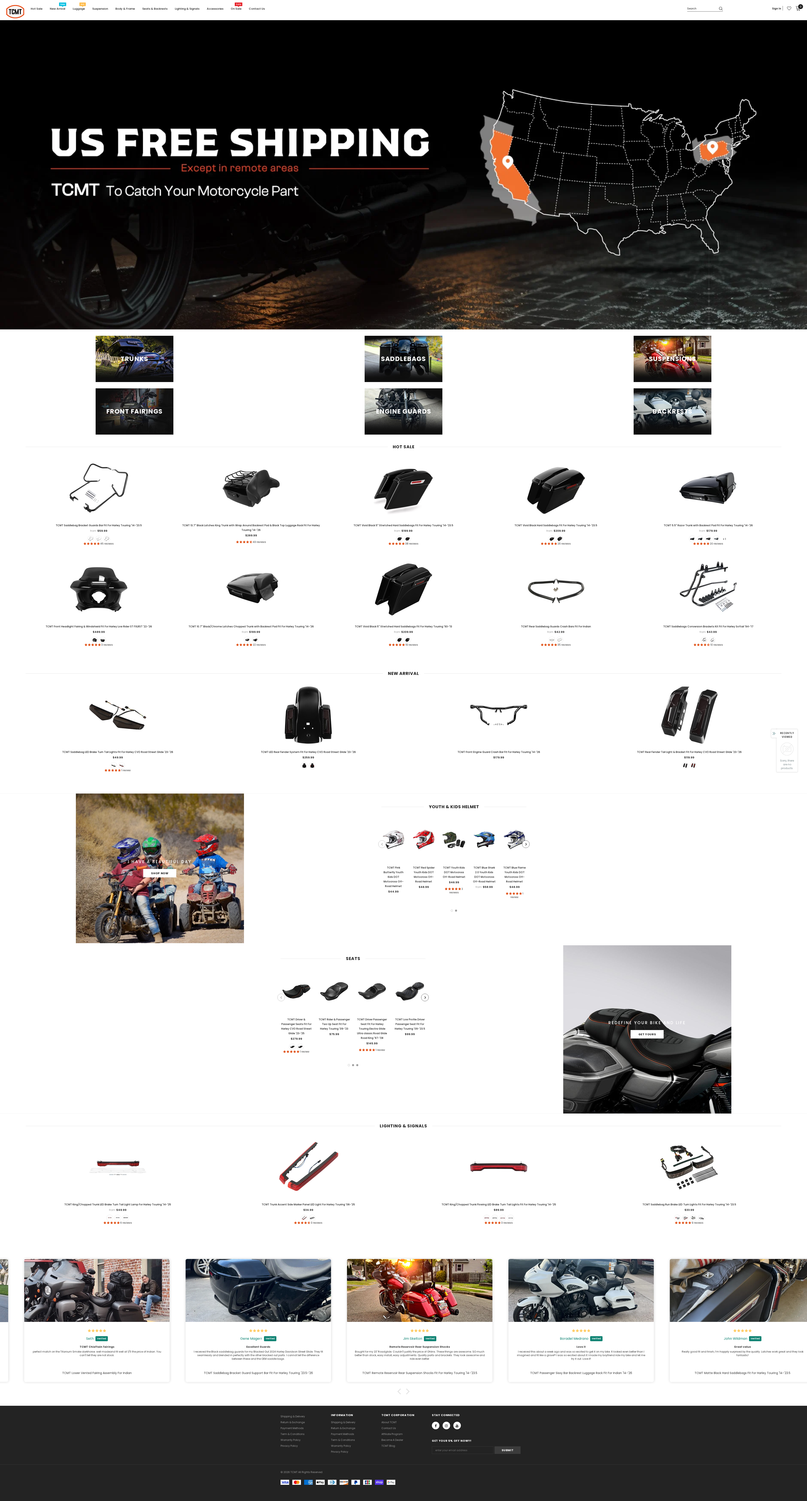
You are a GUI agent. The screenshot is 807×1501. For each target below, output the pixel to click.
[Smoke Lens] (118, 1218)
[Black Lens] (312, 1218)
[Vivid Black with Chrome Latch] (700, 539)
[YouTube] (457, 1425)
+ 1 (724, 539)
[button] (400, 1391)
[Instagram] (446, 1425)
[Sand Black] (107, 539)
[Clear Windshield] (103, 640)
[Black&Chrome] (99, 539)
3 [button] (357, 1065)
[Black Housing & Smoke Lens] (693, 1218)
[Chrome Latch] (399, 539)
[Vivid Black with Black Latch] (692, 539)
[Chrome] (560, 640)
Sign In (776, 8)
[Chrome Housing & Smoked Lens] (511, 1218)
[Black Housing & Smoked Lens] (495, 1218)
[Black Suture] (300, 1047)
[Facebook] (435, 1425)
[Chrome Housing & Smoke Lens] (701, 1218)
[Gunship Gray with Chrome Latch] (716, 539)
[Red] (122, 765)
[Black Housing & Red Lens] (487, 1218)
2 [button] (456, 911)
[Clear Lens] (126, 1218)
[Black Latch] (407, 539)
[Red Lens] (110, 1218)
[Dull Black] (552, 640)
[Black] (91, 539)
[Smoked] (114, 765)
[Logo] (15, 11)
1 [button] (452, 911)
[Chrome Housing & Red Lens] (503, 1218)
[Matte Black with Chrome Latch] (708, 539)
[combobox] (701, 8)
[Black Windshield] (95, 640)
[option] (393, 857)
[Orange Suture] (292, 1047)
